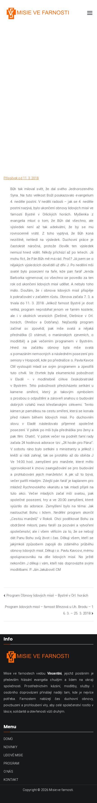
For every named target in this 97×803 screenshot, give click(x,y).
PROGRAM (11, 763)
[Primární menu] (89, 13)
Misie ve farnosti (61, 790)
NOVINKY (10, 747)
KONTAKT (11, 779)
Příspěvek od (21, 178)
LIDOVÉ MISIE (13, 755)
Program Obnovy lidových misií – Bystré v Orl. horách (47, 595)
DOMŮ (8, 739)
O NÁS (8, 771)
